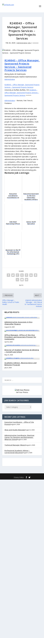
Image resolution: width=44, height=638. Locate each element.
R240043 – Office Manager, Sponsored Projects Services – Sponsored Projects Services (22, 65)
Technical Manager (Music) (15, 445)
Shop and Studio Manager (15, 430)
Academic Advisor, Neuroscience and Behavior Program (21, 364)
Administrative (10, 79)
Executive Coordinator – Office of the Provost (19, 423)
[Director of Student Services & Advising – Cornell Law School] (22, 346)
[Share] (8, 275)
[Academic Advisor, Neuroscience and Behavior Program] (22, 359)
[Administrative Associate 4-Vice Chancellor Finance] (22, 318)
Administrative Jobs (24, 43)
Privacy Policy (19, 477)
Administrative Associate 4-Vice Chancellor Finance (18, 323)
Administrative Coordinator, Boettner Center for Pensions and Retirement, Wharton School (19, 437)
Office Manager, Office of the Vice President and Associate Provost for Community (20, 337)
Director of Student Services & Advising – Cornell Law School (22, 351)
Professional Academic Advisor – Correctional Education (17, 451)
